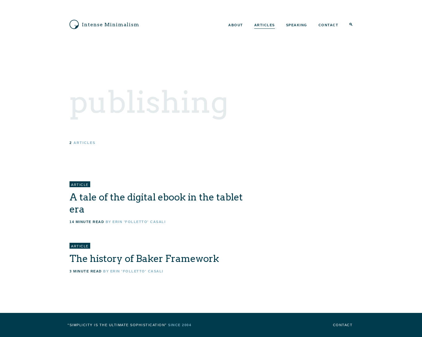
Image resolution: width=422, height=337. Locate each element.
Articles (264, 25)
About (235, 25)
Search (350, 25)
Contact (329, 25)
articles (84, 143)
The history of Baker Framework (144, 258)
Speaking (296, 25)
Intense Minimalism (110, 24)
